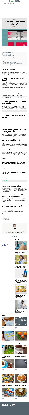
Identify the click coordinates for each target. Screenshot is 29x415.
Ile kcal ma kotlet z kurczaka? (20, 385)
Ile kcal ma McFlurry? (5, 399)
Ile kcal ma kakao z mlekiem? (20, 356)
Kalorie (5, 3)
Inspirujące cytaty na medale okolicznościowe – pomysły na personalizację (21, 281)
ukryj (12, 52)
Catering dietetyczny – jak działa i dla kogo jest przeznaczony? (20, 296)
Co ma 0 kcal (4, 343)
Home (2, 3)
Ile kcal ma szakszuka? (6, 219)
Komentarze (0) (14, 236)
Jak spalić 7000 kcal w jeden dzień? (7, 386)
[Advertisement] (14, 11)
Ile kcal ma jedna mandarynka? (21, 343)
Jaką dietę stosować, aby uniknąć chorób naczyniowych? (21, 253)
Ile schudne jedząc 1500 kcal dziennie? (20, 371)
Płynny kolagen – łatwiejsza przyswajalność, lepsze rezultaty (21, 267)
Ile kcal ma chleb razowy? (6, 328)
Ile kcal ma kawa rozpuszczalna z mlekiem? (7, 371)
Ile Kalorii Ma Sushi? (18, 399)
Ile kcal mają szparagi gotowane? (6, 357)
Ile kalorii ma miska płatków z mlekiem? (20, 329)
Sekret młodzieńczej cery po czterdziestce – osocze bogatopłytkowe (20, 311)
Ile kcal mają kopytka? (6, 216)
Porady (16, 265)
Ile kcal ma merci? (5, 217)
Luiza (14, 26)
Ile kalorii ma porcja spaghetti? (7, 215)
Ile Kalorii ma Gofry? (6, 218)
